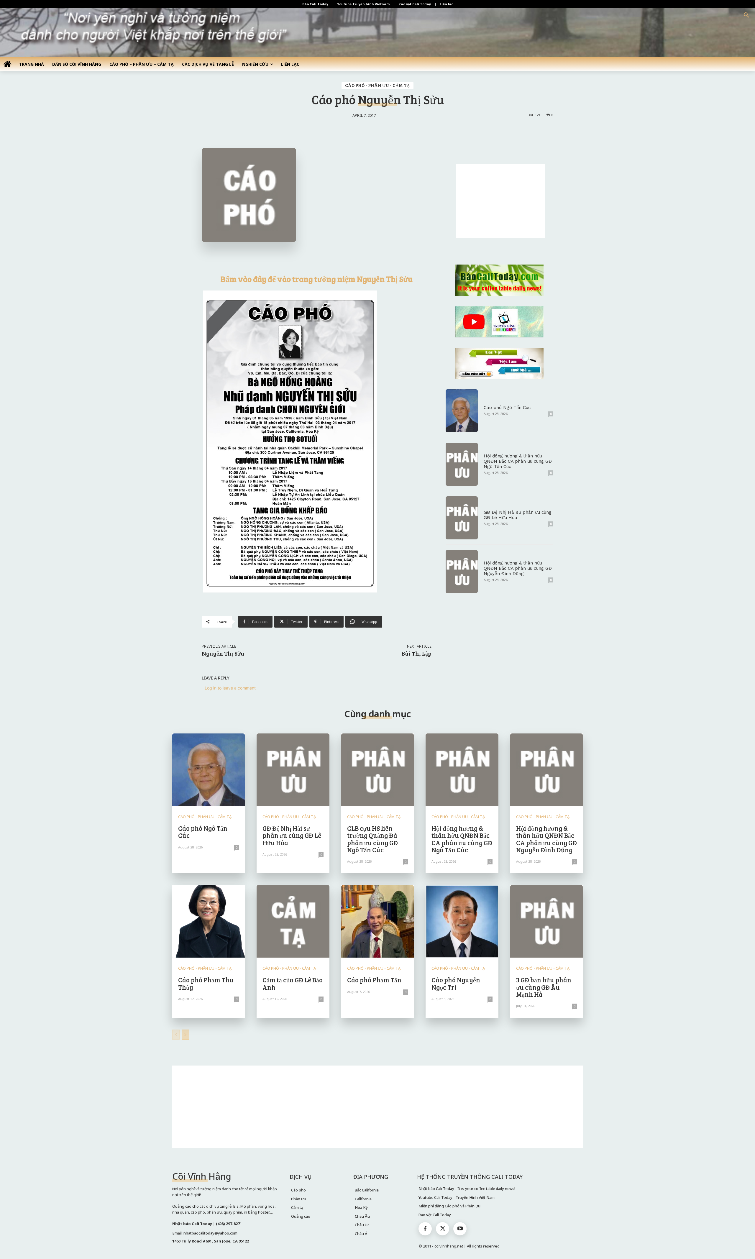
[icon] (7, 63)
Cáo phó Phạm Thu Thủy (206, 983)
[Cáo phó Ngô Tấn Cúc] (462, 410)
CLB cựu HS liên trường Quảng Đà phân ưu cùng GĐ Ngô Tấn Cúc (372, 839)
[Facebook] (425, 1228)
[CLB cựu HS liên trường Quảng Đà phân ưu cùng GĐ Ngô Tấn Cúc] (377, 769)
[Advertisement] (500, 201)
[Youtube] (460, 1228)
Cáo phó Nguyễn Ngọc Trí (455, 983)
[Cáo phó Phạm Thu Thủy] (208, 921)
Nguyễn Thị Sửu (223, 653)
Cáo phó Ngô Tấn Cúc (507, 407)
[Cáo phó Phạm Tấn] (377, 921)
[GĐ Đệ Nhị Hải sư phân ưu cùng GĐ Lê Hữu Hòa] (462, 517)
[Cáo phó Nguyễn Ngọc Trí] (462, 921)
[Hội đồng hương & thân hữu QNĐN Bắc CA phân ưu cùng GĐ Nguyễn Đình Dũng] (462, 571)
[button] (746, 15)
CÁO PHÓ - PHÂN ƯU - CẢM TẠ (377, 85)
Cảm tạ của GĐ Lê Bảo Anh (292, 983)
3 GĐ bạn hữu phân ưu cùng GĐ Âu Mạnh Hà (543, 986)
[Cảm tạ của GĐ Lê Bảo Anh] (293, 921)
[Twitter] (442, 1228)
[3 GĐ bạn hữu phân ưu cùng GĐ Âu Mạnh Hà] (546, 921)
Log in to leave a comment (230, 687)
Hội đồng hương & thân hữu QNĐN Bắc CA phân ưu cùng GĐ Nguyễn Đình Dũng (518, 568)
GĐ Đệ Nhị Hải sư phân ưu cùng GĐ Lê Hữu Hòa (291, 835)
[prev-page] (176, 1035)
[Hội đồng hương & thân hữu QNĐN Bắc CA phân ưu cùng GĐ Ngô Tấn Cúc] (462, 464)
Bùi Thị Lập (416, 653)
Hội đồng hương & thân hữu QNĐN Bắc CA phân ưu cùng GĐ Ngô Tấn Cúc (518, 461)
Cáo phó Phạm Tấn (374, 979)
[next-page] (185, 1035)
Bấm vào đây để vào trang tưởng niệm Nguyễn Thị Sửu (317, 278)
